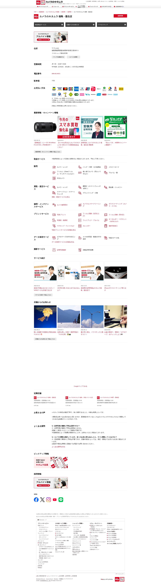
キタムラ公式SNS (59, 544)
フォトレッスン (93, 538)
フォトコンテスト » (95, 545)
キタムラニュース (76, 541)
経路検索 (120, 15)
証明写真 (40, 565)
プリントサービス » (43, 523)
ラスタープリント (43, 529)
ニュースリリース (53, 576)
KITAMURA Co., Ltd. (45, 580)
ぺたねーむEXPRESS (43, 562)
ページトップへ (120, 573)
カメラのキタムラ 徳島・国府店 (46, 397)
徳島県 (63, 12)
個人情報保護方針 (41, 576)
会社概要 (88, 1)
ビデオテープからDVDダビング (46, 546)
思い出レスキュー (42, 545)
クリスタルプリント (43, 527)
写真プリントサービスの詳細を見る (64, 230)
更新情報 (74, 554)
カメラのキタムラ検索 (52, 12)
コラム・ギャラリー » (96, 523)
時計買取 (76, 533)
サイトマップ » (111, 541)
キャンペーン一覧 (76, 545)
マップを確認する (58, 57)
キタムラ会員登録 (112, 533)
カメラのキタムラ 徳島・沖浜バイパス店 (81, 397)
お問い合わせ (101, 1)
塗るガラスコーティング (61, 529)
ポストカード (41, 541)
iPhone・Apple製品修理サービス (63, 525)
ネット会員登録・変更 (110, 1)
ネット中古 (76, 529)
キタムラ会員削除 (112, 537)
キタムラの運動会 (94, 536)
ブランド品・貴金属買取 (79, 535)
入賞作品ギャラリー (94, 549)
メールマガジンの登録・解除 (62, 540)
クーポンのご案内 (59, 542)
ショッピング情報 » (77, 523)
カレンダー (40, 560)
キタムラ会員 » (111, 531)
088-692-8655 (56, 73)
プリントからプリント (44, 554)
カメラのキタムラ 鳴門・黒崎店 (109, 397)
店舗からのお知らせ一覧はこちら (45, 339)
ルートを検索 (73, 57)
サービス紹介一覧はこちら (43, 295)
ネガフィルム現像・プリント (46, 531)
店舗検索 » (110, 523)
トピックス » (76, 547)
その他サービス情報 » (61, 523)
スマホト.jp (57, 531)
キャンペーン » (76, 543)
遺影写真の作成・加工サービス (46, 556)
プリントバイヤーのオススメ (79, 539)
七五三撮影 (58, 535)
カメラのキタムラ (111, 525)
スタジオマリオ (59, 533)
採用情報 (94, 1)
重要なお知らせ (76, 549)
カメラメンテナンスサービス (62, 527)
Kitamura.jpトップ (42, 519)
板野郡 (69, 12)
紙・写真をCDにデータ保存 (45, 552)
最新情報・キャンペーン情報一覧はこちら (47, 151)
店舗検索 (41, 12)
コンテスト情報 (93, 547)
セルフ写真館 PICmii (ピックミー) (63, 546)
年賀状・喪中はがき (43, 543)
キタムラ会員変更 (112, 535)
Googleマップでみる (80, 386)
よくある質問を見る (58, 447)
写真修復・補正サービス (44, 558)
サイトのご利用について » (114, 543)
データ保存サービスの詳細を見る (63, 242)
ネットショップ (76, 525)
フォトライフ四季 (94, 540)
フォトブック (41, 533)
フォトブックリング (43, 539)
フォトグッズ (41, 564)
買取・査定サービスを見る (61, 197)
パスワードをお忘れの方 (113, 539)
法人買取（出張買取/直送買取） (81, 537)
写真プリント (41, 525)
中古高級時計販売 (78, 531)
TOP (35, 12)
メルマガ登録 (121, 1)
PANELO (40, 567)
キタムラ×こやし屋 (59, 552)
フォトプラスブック (43, 535)
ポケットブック (42, 537)
